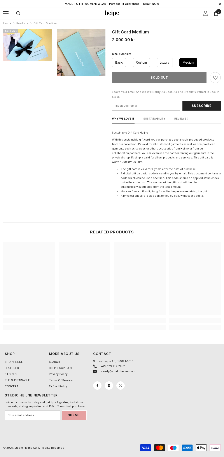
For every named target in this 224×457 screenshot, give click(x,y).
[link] (29, 320)
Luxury (165, 62)
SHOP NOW (151, 3)
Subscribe (201, 106)
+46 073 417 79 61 (112, 366)
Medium (188, 62)
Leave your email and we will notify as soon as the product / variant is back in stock (165, 94)
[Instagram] (109, 385)
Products (22, 23)
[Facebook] (97, 385)
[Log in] (205, 13)
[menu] (6, 13)
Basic (119, 62)
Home (7, 23)
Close (220, 4)
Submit (74, 415)
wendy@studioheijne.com (117, 371)
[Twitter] (120, 385)
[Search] (18, 13)
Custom (141, 62)
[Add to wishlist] (215, 77)
